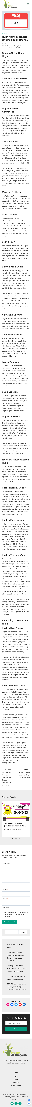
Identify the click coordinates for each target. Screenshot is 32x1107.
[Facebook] (12, 1103)
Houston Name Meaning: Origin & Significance (24, 773)
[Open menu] (28, 4)
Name (5, 890)
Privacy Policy (16, 1085)
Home (16, 1076)
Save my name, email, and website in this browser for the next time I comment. (16, 914)
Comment (7, 863)
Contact (16, 1082)
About (16, 1079)
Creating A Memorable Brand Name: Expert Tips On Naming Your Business (17, 968)
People (4, 33)
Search (23, 932)
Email (5, 898)
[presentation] (16, 810)
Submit (16, 1029)
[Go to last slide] (4, 819)
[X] (16, 1103)
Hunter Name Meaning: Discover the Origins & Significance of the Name (7, 777)
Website (6, 907)
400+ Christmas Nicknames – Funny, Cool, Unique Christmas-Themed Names (16, 986)
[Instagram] (20, 1103)
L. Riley (6, 44)
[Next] (27, 819)
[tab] (12, 838)
